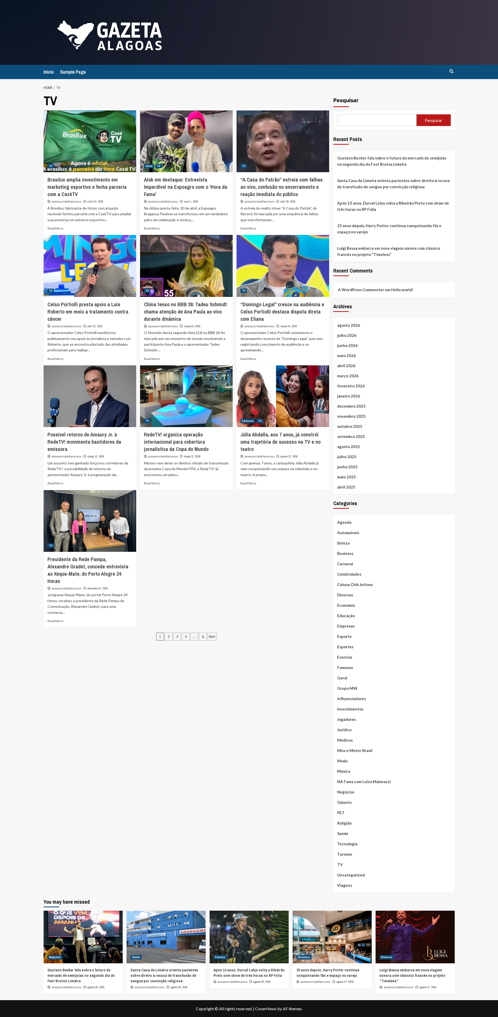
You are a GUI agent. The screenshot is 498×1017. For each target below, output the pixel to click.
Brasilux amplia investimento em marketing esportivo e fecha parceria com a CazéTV (87, 187)
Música (343, 771)
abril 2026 (346, 365)
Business (345, 553)
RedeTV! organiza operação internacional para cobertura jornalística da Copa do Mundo (176, 441)
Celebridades (349, 574)
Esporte (344, 636)
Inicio (49, 72)
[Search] (451, 71)
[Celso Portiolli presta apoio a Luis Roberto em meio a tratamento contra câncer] (90, 266)
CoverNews (265, 1008)
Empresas (346, 626)
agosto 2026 (348, 325)
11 (203, 636)
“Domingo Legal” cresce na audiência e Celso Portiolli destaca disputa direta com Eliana (282, 311)
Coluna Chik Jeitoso (355, 584)
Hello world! (402, 289)
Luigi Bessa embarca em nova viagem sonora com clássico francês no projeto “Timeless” (388, 251)
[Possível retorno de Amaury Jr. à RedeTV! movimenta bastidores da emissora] (90, 396)
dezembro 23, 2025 (97, 588)
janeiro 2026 (348, 396)
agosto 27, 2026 (345, 982)
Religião (344, 823)
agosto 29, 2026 (96, 987)
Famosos (248, 421)
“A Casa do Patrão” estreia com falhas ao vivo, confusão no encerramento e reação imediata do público (281, 187)
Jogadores (346, 719)
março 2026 (347, 375)
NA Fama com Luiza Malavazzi (364, 781)
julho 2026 (346, 335)
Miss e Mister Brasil (354, 750)
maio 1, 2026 (191, 201)
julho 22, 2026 (95, 201)
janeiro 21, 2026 (289, 456)
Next (212, 636)
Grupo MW (347, 688)
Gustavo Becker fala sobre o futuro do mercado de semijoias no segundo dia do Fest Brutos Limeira (391, 161)
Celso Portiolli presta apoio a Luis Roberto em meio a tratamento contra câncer (87, 311)
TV (50, 166)
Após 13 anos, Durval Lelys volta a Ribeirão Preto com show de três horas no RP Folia (393, 206)
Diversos (345, 595)
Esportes (345, 646)
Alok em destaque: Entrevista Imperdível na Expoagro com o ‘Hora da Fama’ (185, 187)
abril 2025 (346, 487)
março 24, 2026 (192, 326)
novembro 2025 (351, 416)
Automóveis (348, 532)
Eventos (344, 657)
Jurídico (344, 729)
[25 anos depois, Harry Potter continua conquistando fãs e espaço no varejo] (332, 937)
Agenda (344, 522)
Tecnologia (347, 843)
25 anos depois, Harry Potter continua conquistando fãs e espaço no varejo (389, 228)
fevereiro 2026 (351, 386)
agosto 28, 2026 (179, 987)
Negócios (345, 792)
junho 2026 (347, 345)
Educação (346, 615)
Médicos (345, 740)
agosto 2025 (348, 446)
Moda (342, 760)
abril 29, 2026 (287, 201)
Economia (346, 605)
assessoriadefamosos (66, 201)
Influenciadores (351, 698)
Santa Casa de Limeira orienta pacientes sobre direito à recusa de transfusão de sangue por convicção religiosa (393, 183)
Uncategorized (351, 875)
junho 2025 (347, 466)
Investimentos (350, 709)
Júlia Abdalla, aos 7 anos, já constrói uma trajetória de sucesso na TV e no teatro (280, 441)
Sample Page (73, 72)
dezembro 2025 (351, 406)
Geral (149, 166)
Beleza (343, 543)
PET (341, 812)
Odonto (344, 802)
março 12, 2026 (95, 456)
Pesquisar (345, 100)
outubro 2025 (349, 426)
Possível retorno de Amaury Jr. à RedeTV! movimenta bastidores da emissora (84, 441)
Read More (55, 228)
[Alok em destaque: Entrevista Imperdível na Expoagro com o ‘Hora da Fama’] (186, 141)
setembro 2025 (351, 436)
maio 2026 (346, 355)
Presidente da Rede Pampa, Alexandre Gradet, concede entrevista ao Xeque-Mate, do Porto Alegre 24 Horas (87, 570)
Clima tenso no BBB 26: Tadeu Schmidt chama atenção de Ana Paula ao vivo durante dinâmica (185, 311)
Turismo (344, 854)
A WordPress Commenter (361, 289)
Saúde (342, 833)
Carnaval (345, 563)
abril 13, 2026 (94, 326)
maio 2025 (346, 477)
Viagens (344, 885)
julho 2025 (346, 456)
